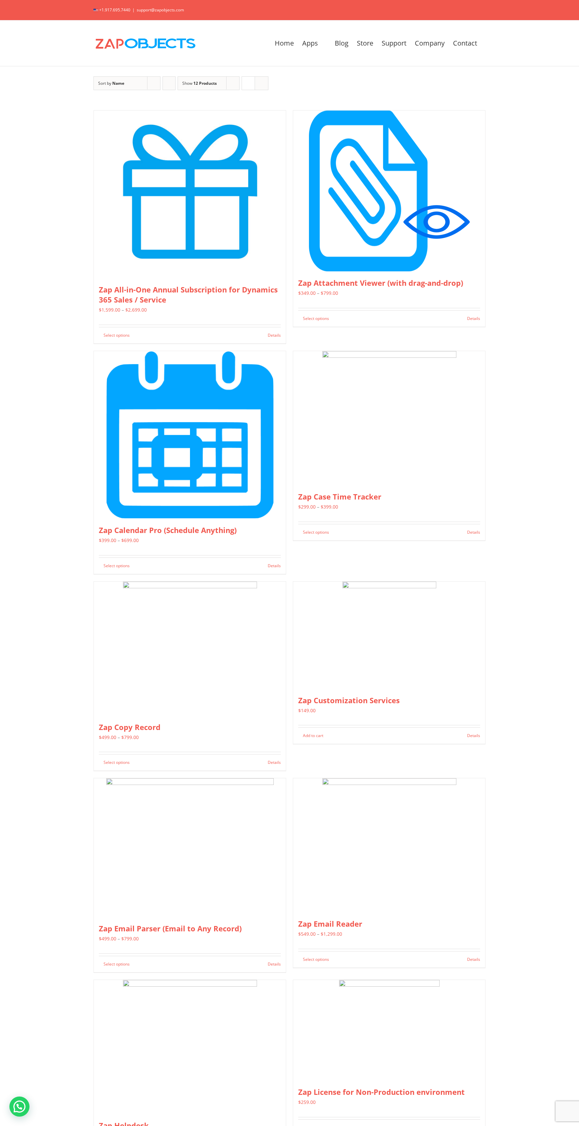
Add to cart (313, 735)
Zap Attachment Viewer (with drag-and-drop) (380, 283)
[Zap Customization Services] (389, 635)
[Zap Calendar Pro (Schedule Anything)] (190, 435)
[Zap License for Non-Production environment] (389, 1030)
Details (274, 335)
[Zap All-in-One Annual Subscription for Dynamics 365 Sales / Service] (190, 194)
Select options (117, 335)
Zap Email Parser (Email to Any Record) (170, 928)
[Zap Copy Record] (190, 649)
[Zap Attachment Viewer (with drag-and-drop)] (389, 191)
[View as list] (261, 83)
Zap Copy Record (129, 727)
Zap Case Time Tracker (339, 496)
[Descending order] (169, 83)
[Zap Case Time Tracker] (389, 418)
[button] (19, 1107)
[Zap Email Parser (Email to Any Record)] (190, 847)
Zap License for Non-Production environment (381, 1092)
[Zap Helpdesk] (190, 1047)
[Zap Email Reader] (389, 845)
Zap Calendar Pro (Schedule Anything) (168, 530)
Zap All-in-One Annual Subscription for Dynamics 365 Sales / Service (188, 294)
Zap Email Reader (330, 924)
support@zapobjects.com (160, 10)
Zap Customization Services (349, 700)
